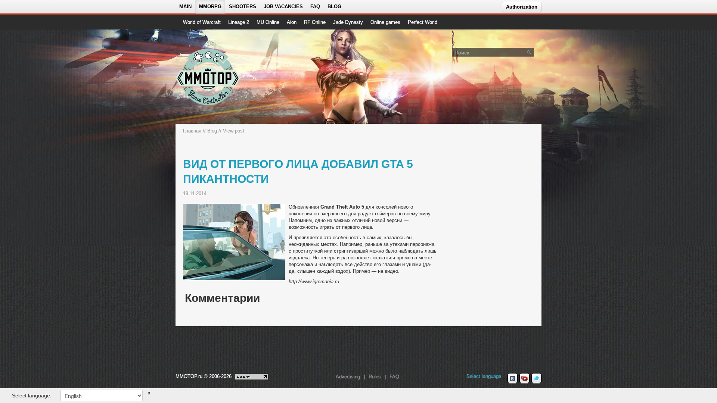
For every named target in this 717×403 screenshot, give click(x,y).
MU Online (268, 22)
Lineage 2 (238, 22)
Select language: (32, 396)
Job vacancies (283, 6)
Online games (385, 22)
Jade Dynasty (348, 22)
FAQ (315, 6)
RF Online (315, 22)
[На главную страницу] (208, 77)
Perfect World (422, 22)
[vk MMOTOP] (513, 378)
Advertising (348, 376)
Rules (375, 376)
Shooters (242, 6)
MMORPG (210, 6)
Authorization (521, 7)
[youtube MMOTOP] (524, 378)
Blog (334, 6)
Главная (192, 131)
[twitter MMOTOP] (536, 378)
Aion (292, 22)
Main (185, 6)
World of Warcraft (202, 22)
